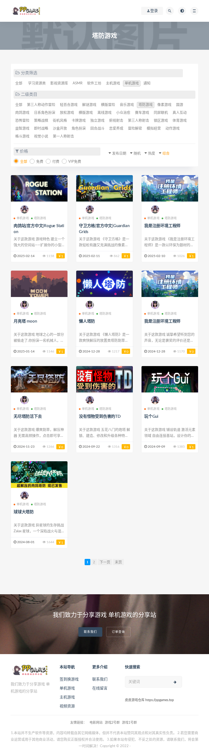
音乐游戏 (127, 105)
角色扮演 (79, 128)
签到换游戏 (69, 679)
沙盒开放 (60, 128)
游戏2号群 (112, 722)
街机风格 (60, 120)
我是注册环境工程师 (162, 226)
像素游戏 (164, 105)
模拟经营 (154, 128)
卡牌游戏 (79, 120)
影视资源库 (59, 83)
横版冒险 (108, 105)
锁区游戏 (161, 120)
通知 (146, 83)
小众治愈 (123, 113)
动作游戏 (172, 128)
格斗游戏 (22, 136)
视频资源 (67, 706)
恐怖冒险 (22, 120)
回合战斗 (97, 128)
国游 (179, 105)
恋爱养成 (116, 128)
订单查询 (118, 631)
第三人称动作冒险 (41, 105)
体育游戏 (180, 120)
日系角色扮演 (44, 113)
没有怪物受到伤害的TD (100, 416)
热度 (151, 153)
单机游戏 (132, 83)
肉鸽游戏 (22, 113)
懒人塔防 (87, 321)
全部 (18, 83)
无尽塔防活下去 (28, 416)
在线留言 (99, 688)
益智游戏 (22, 128)
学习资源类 (37, 83)
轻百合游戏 (69, 105)
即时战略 (41, 128)
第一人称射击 (63, 136)
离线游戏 (104, 113)
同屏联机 (161, 113)
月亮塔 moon (25, 321)
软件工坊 (94, 83)
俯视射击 (116, 120)
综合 (166, 153)
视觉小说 (41, 136)
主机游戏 (113, 83)
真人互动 (180, 113)
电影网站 (96, 722)
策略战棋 (41, 120)
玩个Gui (151, 416)
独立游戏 (97, 120)
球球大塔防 (24, 512)
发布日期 (119, 153)
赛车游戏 (142, 113)
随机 (137, 153)
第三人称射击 (138, 120)
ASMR (77, 83)
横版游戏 (86, 113)
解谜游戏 (89, 105)
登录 (154, 11)
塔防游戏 (146, 105)
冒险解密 (135, 128)
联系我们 (90, 631)
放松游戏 (67, 113)
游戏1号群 (129, 722)
